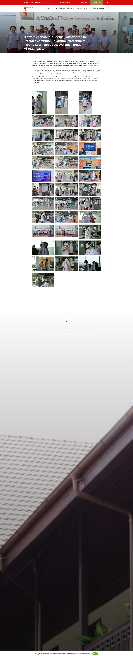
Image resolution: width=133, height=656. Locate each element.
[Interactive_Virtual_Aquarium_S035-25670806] (66, 263)
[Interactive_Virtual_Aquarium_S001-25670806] (43, 121)
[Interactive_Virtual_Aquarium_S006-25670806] (90, 135)
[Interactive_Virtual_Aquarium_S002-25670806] (66, 121)
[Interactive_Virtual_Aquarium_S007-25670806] (43, 148)
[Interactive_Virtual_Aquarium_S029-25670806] (90, 232)
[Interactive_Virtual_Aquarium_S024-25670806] (66, 217)
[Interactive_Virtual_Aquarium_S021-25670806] (85, 102)
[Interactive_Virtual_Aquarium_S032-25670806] (66, 248)
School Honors (83, 2)
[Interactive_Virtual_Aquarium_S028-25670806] (66, 231)
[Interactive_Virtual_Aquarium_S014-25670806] (66, 176)
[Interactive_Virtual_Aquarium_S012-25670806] (90, 162)
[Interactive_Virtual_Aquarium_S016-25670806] (43, 189)
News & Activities (82, 8)
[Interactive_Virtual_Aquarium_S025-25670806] (61, 102)
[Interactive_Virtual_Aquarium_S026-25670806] (90, 217)
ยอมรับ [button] (95, 654)
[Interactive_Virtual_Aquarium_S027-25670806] (43, 231)
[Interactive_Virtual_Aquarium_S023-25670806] (43, 217)
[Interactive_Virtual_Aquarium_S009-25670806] (90, 148)
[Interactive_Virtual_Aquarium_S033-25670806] (90, 248)
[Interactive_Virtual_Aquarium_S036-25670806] (90, 263)
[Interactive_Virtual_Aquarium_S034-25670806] (43, 263)
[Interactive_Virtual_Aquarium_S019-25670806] (43, 203)
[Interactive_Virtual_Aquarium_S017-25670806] (66, 189)
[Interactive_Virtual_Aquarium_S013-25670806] (43, 176)
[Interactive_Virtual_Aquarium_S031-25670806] (39, 102)
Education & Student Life (64, 8)
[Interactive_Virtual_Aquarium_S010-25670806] (43, 162)
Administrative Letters (68, 2)
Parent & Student (98, 8)
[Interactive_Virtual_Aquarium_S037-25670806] (43, 280)
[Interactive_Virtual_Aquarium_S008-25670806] (66, 148)
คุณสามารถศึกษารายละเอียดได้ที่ (83, 653)
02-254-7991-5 (45, 2)
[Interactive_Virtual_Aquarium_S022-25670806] (90, 203)
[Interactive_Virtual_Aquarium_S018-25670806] (90, 189)
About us (49, 8)
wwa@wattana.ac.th (32, 2)
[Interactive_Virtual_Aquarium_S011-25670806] (66, 162)
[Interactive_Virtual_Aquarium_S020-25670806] (66, 203)
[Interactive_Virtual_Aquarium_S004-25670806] (43, 135)
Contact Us (96, 2)
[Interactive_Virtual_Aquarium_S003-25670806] (90, 121)
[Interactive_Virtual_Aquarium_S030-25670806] (43, 248)
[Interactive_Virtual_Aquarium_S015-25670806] (90, 176)
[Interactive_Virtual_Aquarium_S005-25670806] (66, 135)
